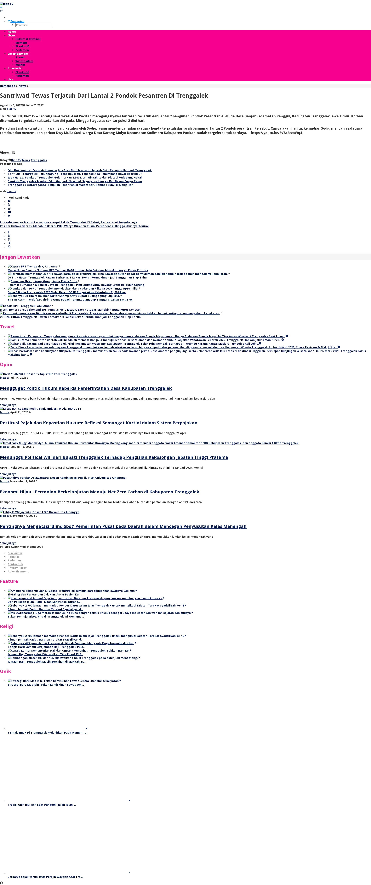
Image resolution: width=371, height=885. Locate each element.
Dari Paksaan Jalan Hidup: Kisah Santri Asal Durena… (44, 602)
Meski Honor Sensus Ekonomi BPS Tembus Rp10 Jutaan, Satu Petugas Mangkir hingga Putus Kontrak (78, 270)
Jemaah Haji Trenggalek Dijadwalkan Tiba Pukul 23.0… (45, 654)
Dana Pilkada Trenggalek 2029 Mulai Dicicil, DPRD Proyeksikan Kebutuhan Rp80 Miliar (67, 292)
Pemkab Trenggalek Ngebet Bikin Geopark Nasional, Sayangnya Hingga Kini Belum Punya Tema (75, 181)
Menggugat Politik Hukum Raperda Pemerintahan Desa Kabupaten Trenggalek (86, 388)
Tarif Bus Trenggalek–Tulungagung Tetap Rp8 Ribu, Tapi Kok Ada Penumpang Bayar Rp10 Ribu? (75, 174)
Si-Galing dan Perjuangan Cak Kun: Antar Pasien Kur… (45, 594)
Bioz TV (16, 160)
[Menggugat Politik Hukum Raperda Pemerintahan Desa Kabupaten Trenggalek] (38, 374)
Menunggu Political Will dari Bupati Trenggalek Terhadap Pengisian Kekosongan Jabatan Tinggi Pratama (114, 457)
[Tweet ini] (9, 236)
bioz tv (4, 377)
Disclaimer (15, 553)
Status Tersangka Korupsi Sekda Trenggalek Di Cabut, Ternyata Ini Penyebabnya (68, 222)
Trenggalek (39, 160)
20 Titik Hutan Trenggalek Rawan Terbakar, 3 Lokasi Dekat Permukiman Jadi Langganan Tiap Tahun (78, 277)
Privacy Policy (17, 568)
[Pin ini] (9, 240)
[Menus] (1, 7)
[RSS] (9, 216)
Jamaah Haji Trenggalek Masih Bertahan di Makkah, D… (46, 661)
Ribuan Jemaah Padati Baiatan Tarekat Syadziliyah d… (45, 609)
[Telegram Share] (9, 243)
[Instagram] (9, 208)
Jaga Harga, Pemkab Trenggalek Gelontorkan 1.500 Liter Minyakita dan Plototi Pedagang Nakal (75, 177)
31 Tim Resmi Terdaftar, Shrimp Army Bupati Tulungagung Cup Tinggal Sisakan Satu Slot (70, 299)
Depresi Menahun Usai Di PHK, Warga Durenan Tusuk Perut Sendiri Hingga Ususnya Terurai (74, 226)
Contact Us (15, 564)
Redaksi (13, 557)
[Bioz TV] (6, 4)
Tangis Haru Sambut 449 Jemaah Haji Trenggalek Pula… (46, 647)
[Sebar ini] (8, 232)
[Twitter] (9, 205)
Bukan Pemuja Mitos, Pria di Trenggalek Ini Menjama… (46, 616)
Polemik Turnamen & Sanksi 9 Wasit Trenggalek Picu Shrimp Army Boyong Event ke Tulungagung (76, 285)
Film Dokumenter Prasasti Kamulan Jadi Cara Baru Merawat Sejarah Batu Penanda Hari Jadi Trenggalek (80, 170)
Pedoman (14, 560)
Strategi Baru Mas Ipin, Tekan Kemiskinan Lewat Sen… (46, 684)
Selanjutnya (8, 405)
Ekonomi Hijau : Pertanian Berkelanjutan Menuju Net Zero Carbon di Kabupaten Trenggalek (99, 492)
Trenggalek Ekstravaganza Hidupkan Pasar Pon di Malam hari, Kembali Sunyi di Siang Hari (70, 185)
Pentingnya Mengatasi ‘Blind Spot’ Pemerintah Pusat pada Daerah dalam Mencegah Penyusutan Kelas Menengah (123, 526)
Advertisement (18, 571)
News (26, 160)
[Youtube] (9, 212)
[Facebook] (9, 201)
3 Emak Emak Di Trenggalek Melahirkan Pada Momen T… (47, 732)
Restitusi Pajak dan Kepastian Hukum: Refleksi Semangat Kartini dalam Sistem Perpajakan (98, 422)
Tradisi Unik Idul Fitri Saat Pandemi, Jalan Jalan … (42, 804)
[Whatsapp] (9, 247)
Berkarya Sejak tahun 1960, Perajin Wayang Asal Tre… (45, 877)
